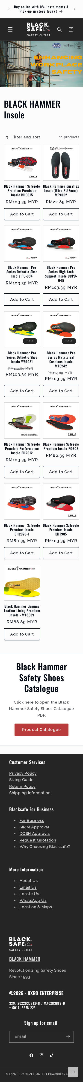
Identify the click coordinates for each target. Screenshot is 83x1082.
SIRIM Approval (34, 827)
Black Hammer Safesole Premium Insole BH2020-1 (22, 529)
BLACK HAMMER (24, 958)
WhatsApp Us (33, 900)
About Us (29, 880)
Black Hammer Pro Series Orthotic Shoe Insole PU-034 (22, 271)
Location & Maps (36, 907)
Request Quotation (38, 840)
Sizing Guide (21, 779)
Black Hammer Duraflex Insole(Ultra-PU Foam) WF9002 (61, 190)
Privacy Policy (22, 773)
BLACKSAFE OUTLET (32, 1074)
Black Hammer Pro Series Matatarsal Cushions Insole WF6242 (61, 359)
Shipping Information (29, 792)
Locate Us (29, 893)
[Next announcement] (74, 9)
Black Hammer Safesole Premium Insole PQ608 (61, 446)
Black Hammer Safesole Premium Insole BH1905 (61, 529)
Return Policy (22, 786)
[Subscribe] (68, 1037)
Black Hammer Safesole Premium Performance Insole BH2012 (22, 448)
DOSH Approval (35, 833)
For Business (32, 820)
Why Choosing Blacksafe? (45, 846)
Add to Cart (22, 214)
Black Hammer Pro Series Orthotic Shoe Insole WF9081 (22, 357)
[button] (10, 29)
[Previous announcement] (9, 9)
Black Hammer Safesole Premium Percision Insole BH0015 (22, 190)
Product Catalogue (41, 729)
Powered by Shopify (62, 1074)
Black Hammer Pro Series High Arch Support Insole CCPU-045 (61, 274)
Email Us (28, 887)
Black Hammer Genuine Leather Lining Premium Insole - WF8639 (22, 610)
